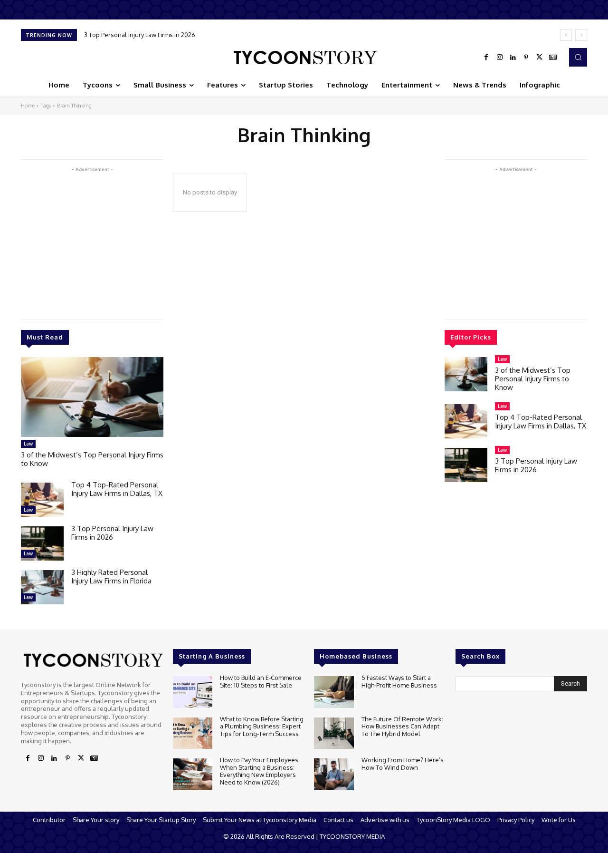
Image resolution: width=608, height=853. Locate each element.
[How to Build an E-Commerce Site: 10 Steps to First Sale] (192, 692)
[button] (578, 57)
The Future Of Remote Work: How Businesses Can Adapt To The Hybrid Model (402, 726)
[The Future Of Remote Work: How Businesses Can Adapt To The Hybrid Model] (333, 733)
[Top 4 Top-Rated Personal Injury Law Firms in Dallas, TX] (42, 500)
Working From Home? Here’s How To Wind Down (402, 763)
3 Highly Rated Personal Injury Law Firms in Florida (160, 35)
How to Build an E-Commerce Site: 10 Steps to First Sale (261, 681)
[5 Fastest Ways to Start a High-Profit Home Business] (333, 692)
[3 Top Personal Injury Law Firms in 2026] (42, 543)
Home (28, 105)
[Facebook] (486, 57)
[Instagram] (499, 57)
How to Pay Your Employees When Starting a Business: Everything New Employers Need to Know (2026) (259, 771)
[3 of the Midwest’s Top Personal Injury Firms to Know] (92, 397)
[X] (539, 57)
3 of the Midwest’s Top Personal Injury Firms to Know (92, 459)
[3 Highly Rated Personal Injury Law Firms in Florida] (42, 587)
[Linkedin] (513, 57)
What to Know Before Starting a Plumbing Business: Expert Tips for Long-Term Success (262, 726)
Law (28, 443)
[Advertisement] (92, 241)
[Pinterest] (526, 57)
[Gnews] (553, 57)
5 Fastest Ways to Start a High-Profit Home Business (399, 681)
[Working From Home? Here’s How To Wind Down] (333, 774)
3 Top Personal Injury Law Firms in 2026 (112, 533)
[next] (581, 35)
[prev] (566, 35)
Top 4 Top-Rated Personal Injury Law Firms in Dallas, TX (116, 489)
